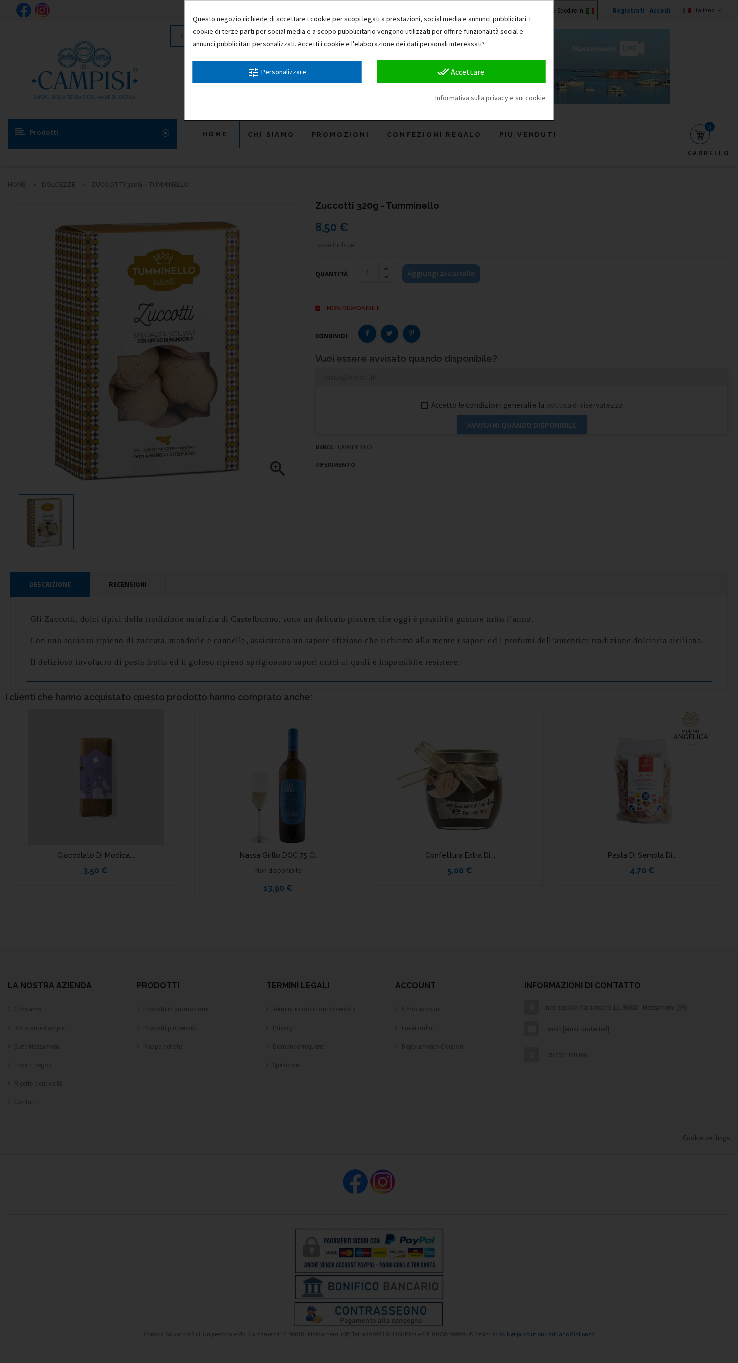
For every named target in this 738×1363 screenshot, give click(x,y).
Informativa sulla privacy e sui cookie (490, 97)
